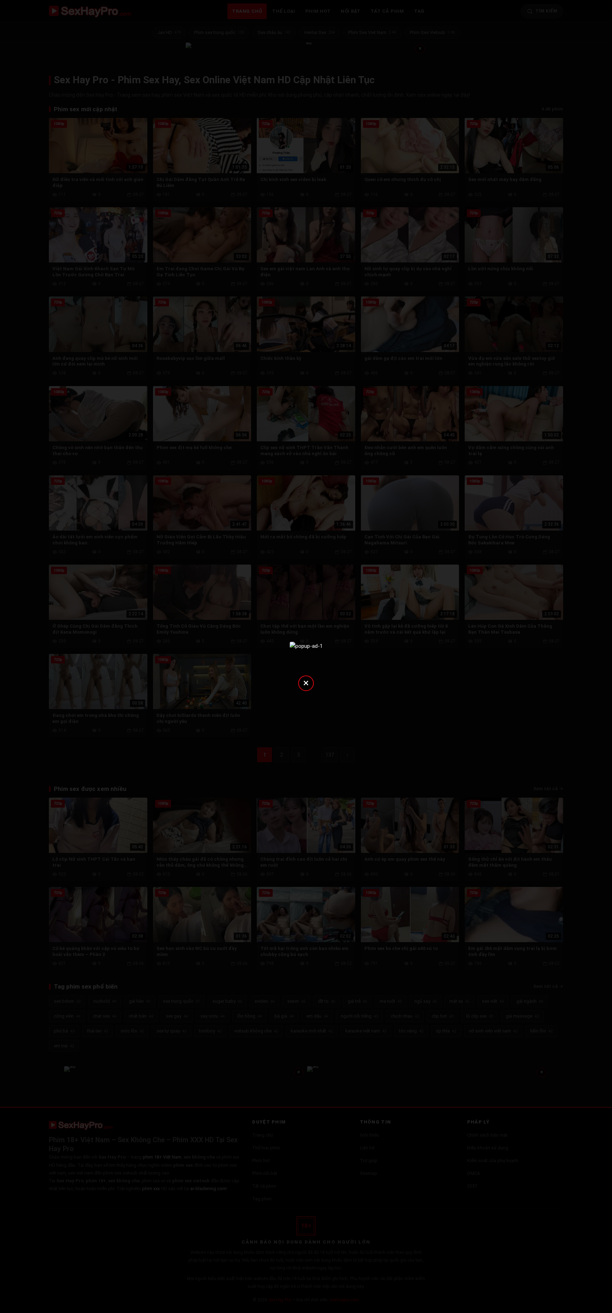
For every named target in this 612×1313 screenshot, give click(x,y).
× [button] (306, 683)
